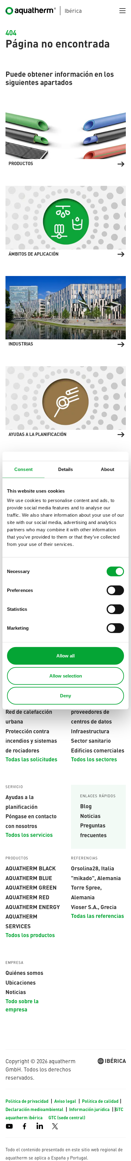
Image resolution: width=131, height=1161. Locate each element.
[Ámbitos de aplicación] (65, 220)
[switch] (115, 590)
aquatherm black (30, 868)
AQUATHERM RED (27, 897)
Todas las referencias (97, 915)
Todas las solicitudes (31, 759)
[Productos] (65, 130)
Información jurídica (90, 1109)
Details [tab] (65, 469)
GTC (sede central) (66, 1117)
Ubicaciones (20, 982)
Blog (86, 806)
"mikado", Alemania (96, 878)
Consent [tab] (23, 469)
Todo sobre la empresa (22, 1005)
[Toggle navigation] (122, 10)
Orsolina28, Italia (92, 868)
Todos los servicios (29, 834)
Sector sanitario (91, 740)
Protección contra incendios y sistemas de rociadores (31, 740)
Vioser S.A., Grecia (94, 907)
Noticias (90, 815)
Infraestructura (90, 731)
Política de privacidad (27, 1101)
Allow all (65, 655)
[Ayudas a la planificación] (65, 401)
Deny (65, 695)
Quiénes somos (24, 972)
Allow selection (65, 675)
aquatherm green (31, 887)
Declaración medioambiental (34, 1109)
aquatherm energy (32, 907)
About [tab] (107, 469)
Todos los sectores (94, 759)
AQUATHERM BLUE (28, 878)
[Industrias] (65, 310)
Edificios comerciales (97, 750)
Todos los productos (30, 935)
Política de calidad (100, 1101)
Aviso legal (65, 1101)
